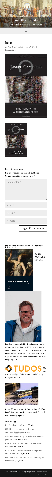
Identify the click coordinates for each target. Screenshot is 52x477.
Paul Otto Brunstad (15, 47)
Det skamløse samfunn (15, 425)
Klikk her (39, 260)
